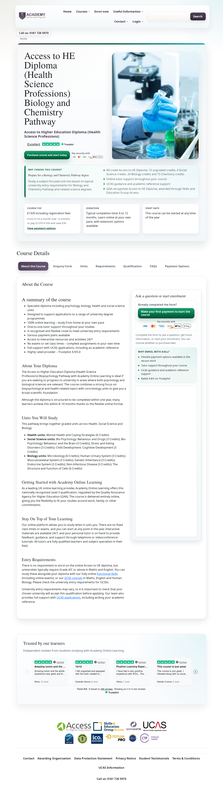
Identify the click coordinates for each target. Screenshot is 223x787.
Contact (28, 758)
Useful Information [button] (127, 11)
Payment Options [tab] (177, 266)
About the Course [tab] (33, 266)
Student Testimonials (154, 758)
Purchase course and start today (47, 155)
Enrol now (101, 11)
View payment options (41, 228)
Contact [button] (119, 21)
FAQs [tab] (153, 266)
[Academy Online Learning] (32, 16)
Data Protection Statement (93, 758)
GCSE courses (73, 578)
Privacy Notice (126, 758)
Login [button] (137, 21)
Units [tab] (84, 266)
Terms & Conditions (186, 758)
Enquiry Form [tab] (62, 266)
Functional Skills (107, 574)
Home (67, 11)
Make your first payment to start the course (165, 313)
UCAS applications (68, 597)
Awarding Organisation (54, 758)
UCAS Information (111, 768)
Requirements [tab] (105, 266)
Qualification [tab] (132, 266)
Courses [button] (81, 11)
